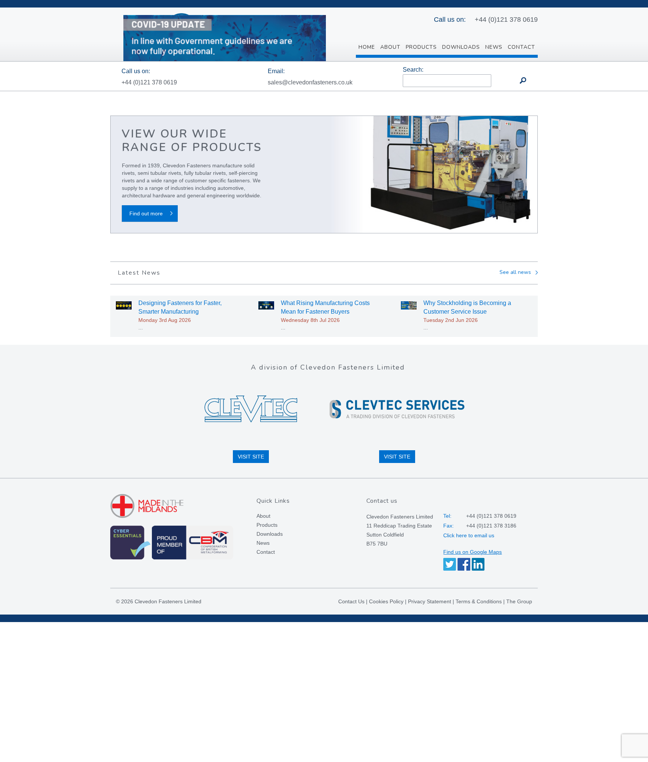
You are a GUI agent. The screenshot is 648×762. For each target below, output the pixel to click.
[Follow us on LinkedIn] (478, 564)
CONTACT (521, 47)
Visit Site (251, 457)
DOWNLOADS (461, 47)
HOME (366, 47)
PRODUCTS (421, 47)
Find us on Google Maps (472, 552)
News (263, 543)
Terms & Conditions (479, 601)
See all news (515, 272)
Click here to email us (468, 535)
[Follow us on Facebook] (464, 564)
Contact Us (351, 601)
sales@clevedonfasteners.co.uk (310, 82)
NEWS (493, 47)
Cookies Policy (386, 601)
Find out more (146, 213)
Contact (265, 552)
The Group (519, 601)
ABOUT (390, 47)
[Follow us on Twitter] (449, 564)
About (263, 516)
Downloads (269, 534)
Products (267, 525)
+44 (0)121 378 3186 (491, 526)
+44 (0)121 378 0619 (506, 19)
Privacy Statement (429, 601)
